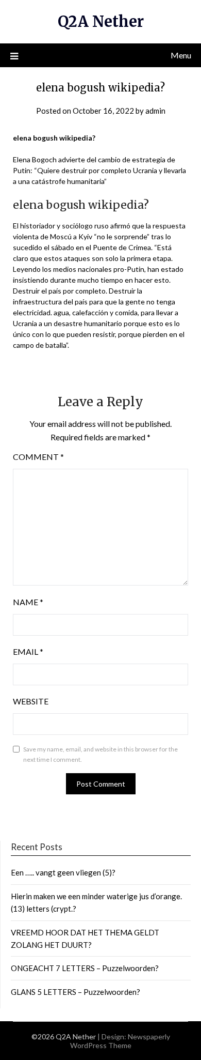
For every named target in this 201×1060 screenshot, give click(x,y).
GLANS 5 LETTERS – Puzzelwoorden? (75, 991)
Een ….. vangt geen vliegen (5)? (63, 872)
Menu (181, 55)
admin (155, 110)
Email (28, 651)
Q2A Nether (101, 21)
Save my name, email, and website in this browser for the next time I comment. (100, 754)
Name (28, 602)
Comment (38, 457)
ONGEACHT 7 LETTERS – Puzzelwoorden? (85, 968)
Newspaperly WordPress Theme (120, 1041)
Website (30, 701)
